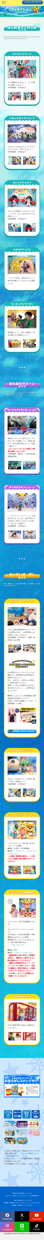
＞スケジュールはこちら (23, 953)
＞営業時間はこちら (11, 1156)
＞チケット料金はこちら (29, 1153)
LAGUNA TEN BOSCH (32, 2)
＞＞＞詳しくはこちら (16, 945)
